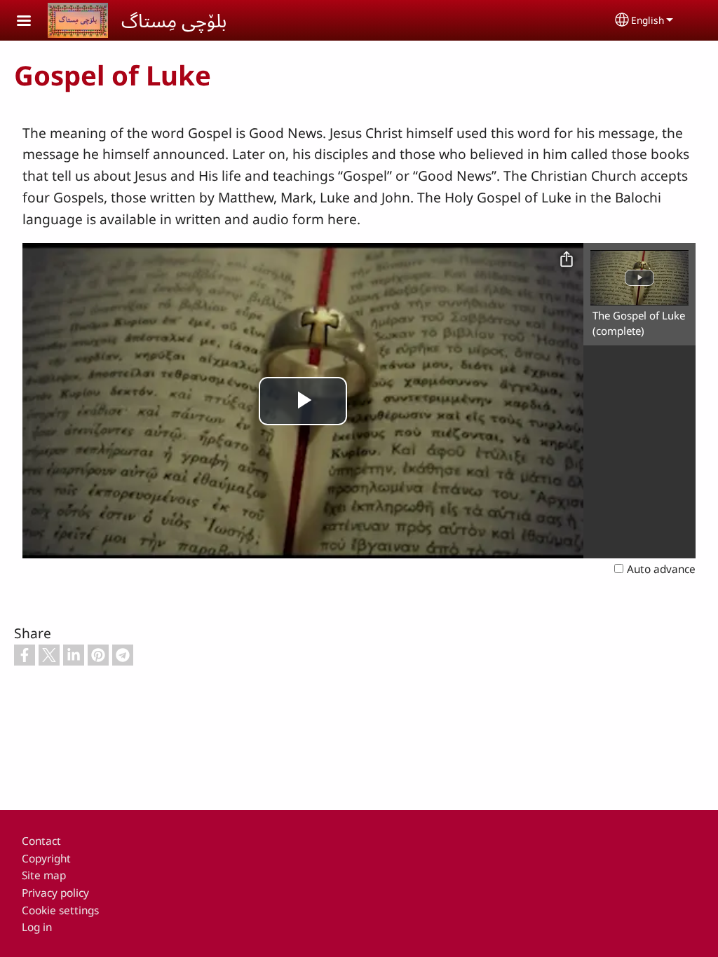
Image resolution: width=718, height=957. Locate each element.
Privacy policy (55, 893)
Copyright (46, 858)
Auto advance (661, 569)
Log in (37, 927)
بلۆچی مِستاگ (173, 20)
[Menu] (32, 22)
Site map (44, 875)
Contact (41, 841)
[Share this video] (566, 260)
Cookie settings (60, 910)
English (647, 20)
